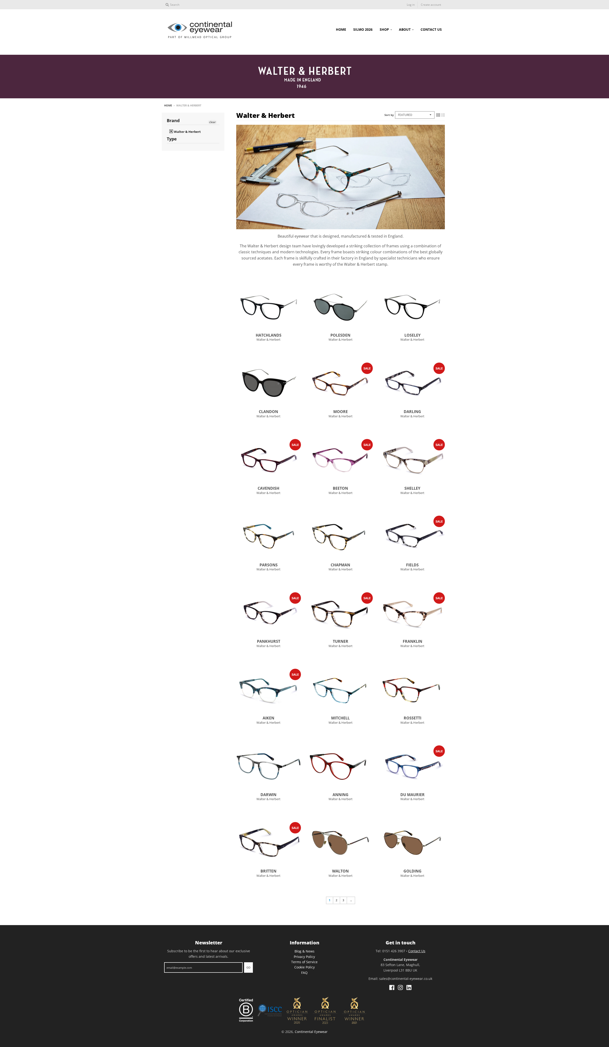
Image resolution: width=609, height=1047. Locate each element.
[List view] (443, 115)
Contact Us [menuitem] (431, 29)
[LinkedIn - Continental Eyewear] (409, 987)
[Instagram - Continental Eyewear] (400, 987)
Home (168, 105)
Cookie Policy (304, 967)
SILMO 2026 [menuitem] (363, 29)
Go (248, 967)
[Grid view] (438, 115)
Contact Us (416, 951)
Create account (431, 5)
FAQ (304, 972)
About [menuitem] (405, 29)
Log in (411, 5)
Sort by (389, 115)
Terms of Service (304, 962)
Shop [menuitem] (384, 29)
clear (212, 122)
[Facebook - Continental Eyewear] (392, 987)
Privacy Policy (304, 956)
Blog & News (304, 951)
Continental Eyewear (311, 1031)
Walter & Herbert (268, 339)
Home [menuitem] (341, 29)
